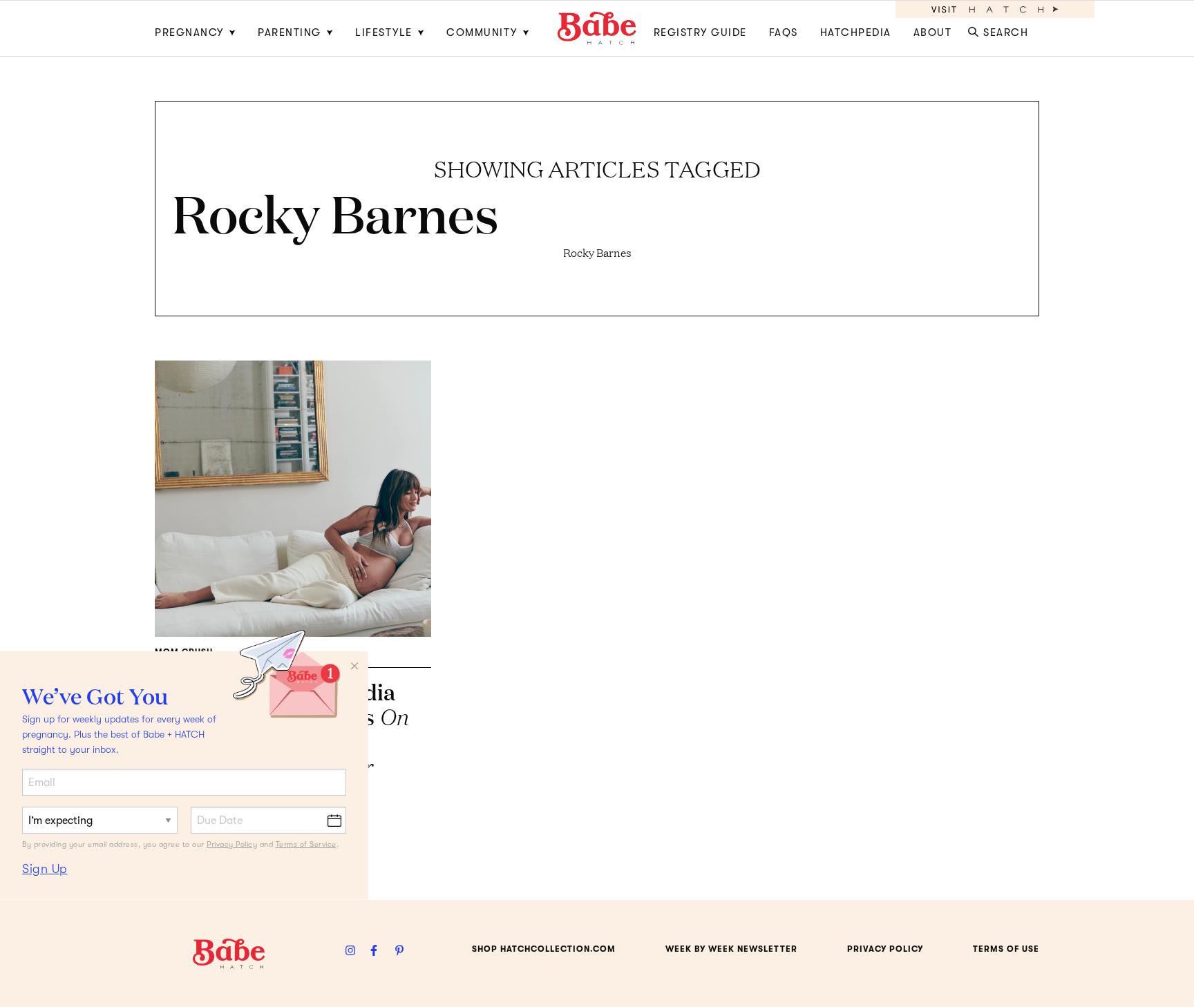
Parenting (289, 32)
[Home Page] (597, 28)
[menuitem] (201, 28)
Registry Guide (700, 32)
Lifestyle (384, 32)
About (932, 32)
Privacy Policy (232, 844)
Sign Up (45, 869)
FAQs (783, 32)
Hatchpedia (855, 32)
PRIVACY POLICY (885, 949)
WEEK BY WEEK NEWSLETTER (731, 949)
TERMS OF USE (1006, 949)
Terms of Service (306, 844)
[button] (1001, 28)
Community (482, 32)
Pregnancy (189, 32)
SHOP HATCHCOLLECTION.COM (544, 949)
